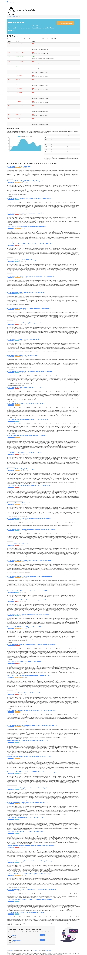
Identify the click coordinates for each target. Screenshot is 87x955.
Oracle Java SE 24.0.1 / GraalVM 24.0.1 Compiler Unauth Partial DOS (28, 614)
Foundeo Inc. (12, 950)
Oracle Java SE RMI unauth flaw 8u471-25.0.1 (20, 503)
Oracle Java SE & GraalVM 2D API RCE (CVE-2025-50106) (24, 661)
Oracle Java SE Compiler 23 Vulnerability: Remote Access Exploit (27, 788)
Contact (39, 2)
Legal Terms (49, 950)
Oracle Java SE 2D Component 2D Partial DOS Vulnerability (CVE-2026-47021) (30, 276)
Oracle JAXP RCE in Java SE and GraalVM (19, 544)
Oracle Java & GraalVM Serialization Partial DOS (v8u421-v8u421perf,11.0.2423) (31, 772)
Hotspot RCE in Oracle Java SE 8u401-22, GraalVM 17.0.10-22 (25, 912)
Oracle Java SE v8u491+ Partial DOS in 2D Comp (21, 260)
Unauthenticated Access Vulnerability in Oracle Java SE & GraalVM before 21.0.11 (32, 244)
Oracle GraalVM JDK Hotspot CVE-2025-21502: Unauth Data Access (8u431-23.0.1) (32, 725)
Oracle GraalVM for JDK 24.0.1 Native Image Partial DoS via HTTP (27, 591)
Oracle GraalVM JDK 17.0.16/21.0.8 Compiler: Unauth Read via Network (29, 518)
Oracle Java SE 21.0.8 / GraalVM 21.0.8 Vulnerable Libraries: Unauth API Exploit (31, 529)
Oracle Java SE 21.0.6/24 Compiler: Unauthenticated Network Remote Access (31, 710)
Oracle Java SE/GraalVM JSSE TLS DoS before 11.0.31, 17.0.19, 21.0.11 (28, 308)
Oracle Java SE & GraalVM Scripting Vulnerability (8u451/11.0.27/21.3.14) (29, 576)
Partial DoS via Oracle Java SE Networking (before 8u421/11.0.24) (27, 740)
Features (27, 2)
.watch (12, 2)
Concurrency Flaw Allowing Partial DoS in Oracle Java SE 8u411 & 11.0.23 (29, 861)
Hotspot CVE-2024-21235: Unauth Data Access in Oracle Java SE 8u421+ (29, 756)
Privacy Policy (34, 950)
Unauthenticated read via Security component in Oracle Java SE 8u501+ (29, 198)
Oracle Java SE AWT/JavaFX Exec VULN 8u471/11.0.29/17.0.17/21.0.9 (28, 485)
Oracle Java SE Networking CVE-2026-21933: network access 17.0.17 (28, 469)
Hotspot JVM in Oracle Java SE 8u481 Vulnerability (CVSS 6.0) (26, 435)
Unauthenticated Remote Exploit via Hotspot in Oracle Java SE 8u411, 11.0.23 (31, 845)
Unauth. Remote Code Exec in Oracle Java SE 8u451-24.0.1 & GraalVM (28, 600)
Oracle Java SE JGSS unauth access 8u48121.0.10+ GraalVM (25, 403)
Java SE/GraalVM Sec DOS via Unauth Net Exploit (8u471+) (25, 453)
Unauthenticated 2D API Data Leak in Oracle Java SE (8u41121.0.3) (27, 802)
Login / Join (76, 2)
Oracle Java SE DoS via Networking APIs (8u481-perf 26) (24, 323)
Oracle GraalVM (17, 940)
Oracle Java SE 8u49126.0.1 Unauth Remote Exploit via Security (26, 226)
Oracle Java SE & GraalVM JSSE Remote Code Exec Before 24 (26, 693)
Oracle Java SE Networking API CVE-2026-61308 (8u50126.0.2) (26, 181)
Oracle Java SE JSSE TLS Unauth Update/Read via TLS (24, 627)
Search (33, 2)
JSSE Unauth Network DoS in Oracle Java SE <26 (22, 355)
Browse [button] (20, 2)
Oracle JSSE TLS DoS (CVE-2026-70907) (19, 166)
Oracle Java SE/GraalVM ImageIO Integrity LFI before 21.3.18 (26, 292)
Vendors (9, 16)
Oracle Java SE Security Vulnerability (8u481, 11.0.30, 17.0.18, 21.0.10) (28, 419)
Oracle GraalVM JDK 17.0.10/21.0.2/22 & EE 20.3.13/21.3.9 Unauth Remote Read (31, 889)
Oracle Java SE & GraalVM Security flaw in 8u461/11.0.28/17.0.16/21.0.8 (29, 560)
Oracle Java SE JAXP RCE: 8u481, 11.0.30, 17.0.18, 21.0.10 (24, 387)
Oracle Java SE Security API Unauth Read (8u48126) (23, 339)
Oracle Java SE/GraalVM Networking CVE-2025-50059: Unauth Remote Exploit (31, 644)
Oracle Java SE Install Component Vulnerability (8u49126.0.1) (25, 213)
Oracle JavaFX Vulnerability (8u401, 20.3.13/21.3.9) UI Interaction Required (30, 899)
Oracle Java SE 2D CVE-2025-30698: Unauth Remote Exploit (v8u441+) (28, 675)
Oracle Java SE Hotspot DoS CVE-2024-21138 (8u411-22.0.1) (25, 831)
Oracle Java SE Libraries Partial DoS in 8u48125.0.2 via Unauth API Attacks (29, 371)
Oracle (14, 16)
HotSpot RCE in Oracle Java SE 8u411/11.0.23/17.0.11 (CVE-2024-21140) (29, 874)
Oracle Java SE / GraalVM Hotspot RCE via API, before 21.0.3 (25, 817)
